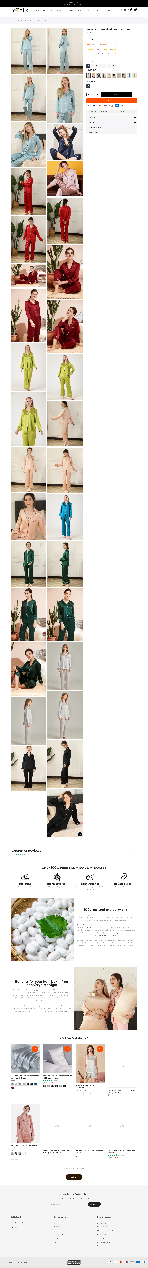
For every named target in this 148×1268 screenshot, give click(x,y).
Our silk (56, 1238)
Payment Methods (59, 1235)
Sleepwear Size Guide (104, 1242)
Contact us (57, 1227)
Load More (74, 1177)
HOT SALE (108, 10)
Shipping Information (103, 1238)
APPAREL (98, 10)
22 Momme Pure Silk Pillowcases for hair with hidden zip (25, 1077)
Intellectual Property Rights (105, 1231)
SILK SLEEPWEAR (55, 10)
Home (12, 20)
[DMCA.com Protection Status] (74, 1262)
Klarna (99, 1246)
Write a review (130, 855)
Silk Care (56, 1231)
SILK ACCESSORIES (84, 10)
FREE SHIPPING (25, 884)
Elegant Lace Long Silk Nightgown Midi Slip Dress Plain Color (56, 1151)
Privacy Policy (101, 1223)
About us (56, 1223)
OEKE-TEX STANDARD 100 (58, 884)
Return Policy (101, 1235)
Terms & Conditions (103, 1227)
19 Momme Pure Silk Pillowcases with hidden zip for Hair (57, 1077)
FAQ (55, 1242)
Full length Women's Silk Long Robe (89, 1150)
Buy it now (112, 101)
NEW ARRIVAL (40, 10)
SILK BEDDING (69, 10)
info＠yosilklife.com (20, 1223)
